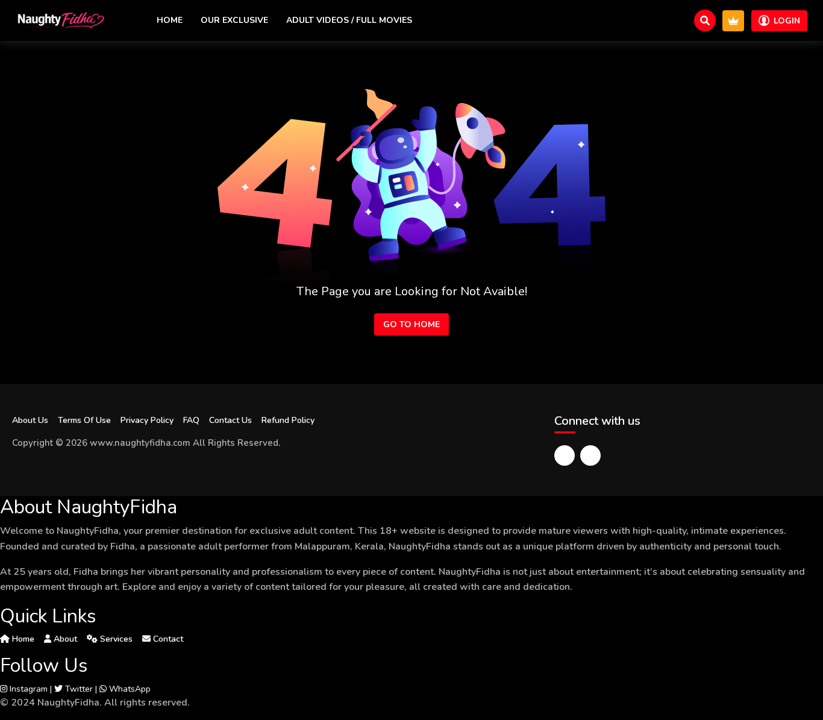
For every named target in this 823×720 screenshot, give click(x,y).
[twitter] (564, 455)
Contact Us (230, 420)
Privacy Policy (147, 420)
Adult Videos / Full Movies (349, 20)
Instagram (27, 689)
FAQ (191, 420)
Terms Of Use (84, 420)
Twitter (78, 689)
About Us (30, 420)
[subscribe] (733, 20)
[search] (705, 20)
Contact (167, 639)
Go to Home (411, 324)
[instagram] (590, 455)
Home (170, 20)
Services (115, 639)
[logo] (60, 20)
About (64, 639)
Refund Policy (287, 420)
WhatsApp (129, 689)
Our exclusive (234, 20)
